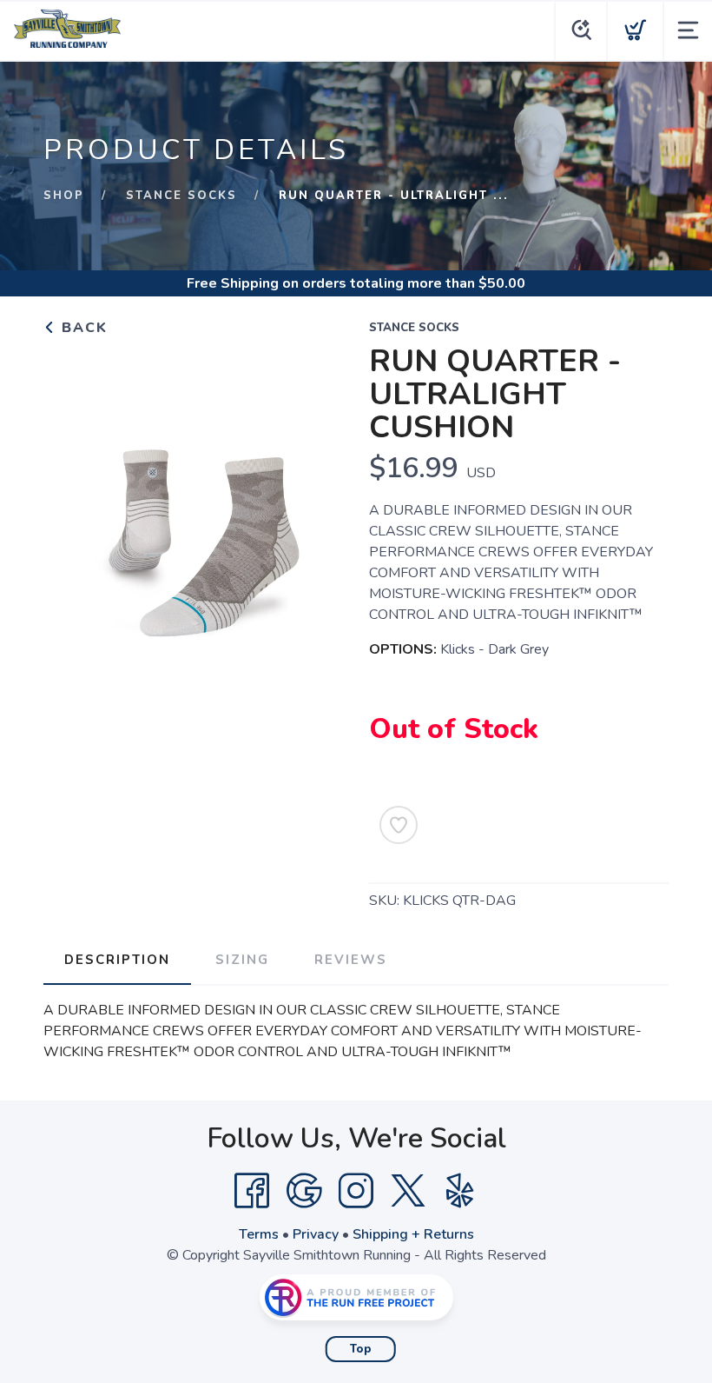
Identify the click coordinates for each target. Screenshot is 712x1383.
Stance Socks (181, 195)
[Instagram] (356, 1191)
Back (82, 327)
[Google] (304, 1191)
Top (361, 1349)
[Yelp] (460, 1191)
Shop (63, 195)
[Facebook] (252, 1191)
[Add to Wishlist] (398, 825)
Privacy (316, 1234)
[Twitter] (408, 1191)
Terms (259, 1234)
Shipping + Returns (413, 1234)
